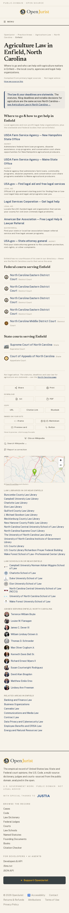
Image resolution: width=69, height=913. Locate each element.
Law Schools (10, 830)
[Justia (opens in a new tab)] (43, 796)
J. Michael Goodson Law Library (20, 514)
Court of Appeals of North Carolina (32, 356)
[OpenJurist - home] (34, 12)
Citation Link (32, 410)
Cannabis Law (11, 708)
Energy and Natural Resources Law (23, 730)
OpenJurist (9, 35)
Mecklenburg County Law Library (22, 518)
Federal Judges (11, 821)
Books (6, 843)
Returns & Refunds (13, 899)
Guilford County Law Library (19, 510)
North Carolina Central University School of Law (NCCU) (35, 590)
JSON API (8, 870)
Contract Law (11, 717)
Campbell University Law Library (21, 498)
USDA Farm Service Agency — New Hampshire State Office (33, 137)
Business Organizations (16, 704)
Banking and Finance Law (18, 700)
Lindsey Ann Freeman (22, 687)
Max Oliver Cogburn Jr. (22, 647)
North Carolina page (47, 377)
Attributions (34, 899)
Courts (7, 826)
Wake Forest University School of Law (29, 601)
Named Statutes (12, 834)
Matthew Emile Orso (21, 681)
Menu (10, 22)
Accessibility (36, 895)
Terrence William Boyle (23, 614)
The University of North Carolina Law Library (28, 534)
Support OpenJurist (34, 880)
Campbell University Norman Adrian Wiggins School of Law (37, 567)
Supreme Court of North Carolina (31, 344)
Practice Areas (25, 35)
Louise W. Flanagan (21, 621)
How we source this (13, 81)
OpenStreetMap (12, 484)
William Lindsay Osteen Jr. (24, 634)
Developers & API (12, 861)
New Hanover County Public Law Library (25, 522)
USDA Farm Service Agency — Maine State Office (30, 161)
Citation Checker (12, 847)
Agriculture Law (43, 35)
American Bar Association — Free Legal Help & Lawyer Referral (33, 221)
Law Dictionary (11, 817)
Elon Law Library (13, 506)
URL (12, 410)
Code (6, 813)
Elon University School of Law (25, 583)
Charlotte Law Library (15, 502)
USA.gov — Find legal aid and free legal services (34, 184)
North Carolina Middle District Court (33, 321)
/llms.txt (7, 866)
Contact (53, 895)
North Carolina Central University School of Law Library (34, 526)
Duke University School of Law (25, 578)
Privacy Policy (11, 904)
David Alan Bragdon (21, 674)
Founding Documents (14, 839)
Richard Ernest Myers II (23, 661)
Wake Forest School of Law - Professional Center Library (34, 554)
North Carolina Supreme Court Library (24, 530)
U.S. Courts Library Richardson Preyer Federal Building (33, 550)
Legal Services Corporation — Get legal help (31, 201)
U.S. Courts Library (14, 546)
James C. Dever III (20, 627)
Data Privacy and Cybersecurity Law (23, 721)
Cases (6, 808)
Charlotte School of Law (22, 573)
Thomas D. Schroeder (22, 641)
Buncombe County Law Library (20, 494)
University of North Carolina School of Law (32, 596)
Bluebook (55, 410)
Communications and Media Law (21, 713)
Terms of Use (52, 899)
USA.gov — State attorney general (25, 241)
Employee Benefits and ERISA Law (23, 726)
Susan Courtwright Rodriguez (27, 667)
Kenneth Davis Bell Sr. (22, 654)
